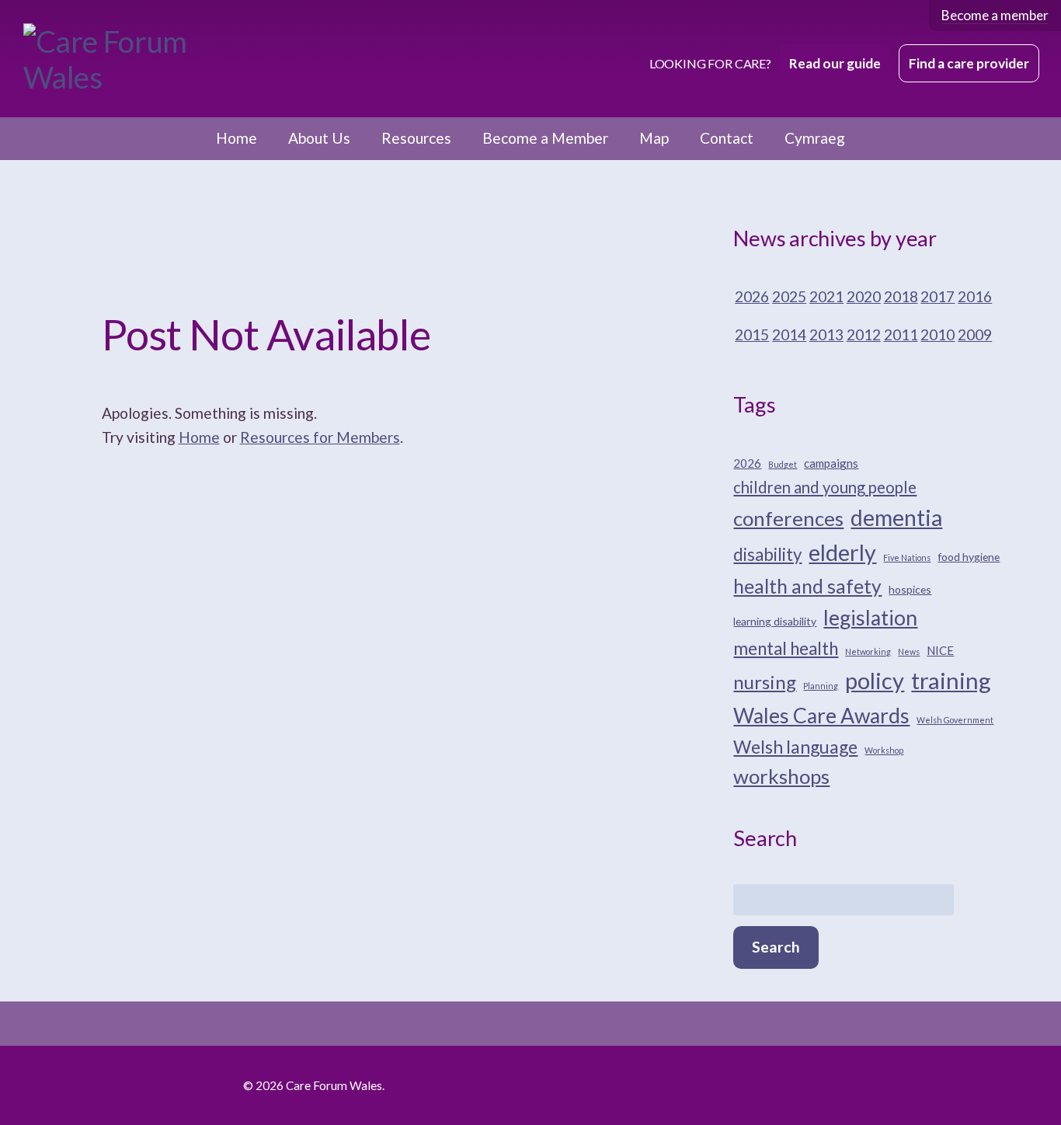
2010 (937, 334)
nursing (764, 681)
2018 (901, 296)
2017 (937, 296)
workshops (781, 776)
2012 (864, 334)
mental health (785, 648)
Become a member (995, 15)
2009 (975, 334)
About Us (319, 138)
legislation (870, 617)
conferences (788, 518)
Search (776, 947)
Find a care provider (969, 63)
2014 (789, 334)
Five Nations (907, 557)
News (909, 651)
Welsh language (795, 747)
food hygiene (969, 556)
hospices (910, 589)
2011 (901, 334)
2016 (975, 296)
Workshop (883, 750)
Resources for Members (320, 437)
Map (654, 138)
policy (874, 680)
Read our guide (835, 63)
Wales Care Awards (821, 715)
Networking (868, 651)
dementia (896, 517)
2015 (752, 334)
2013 (826, 334)
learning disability (774, 621)
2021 (826, 296)
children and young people (825, 487)
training (951, 680)
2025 (789, 296)
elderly (842, 552)
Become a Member (545, 138)
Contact (726, 138)
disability (767, 554)
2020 (864, 296)
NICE (940, 650)
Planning (820, 686)
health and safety (807, 586)
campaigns (831, 463)
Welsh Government (955, 720)
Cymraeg (814, 138)
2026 (752, 296)
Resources (416, 138)
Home (236, 138)
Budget (782, 464)
